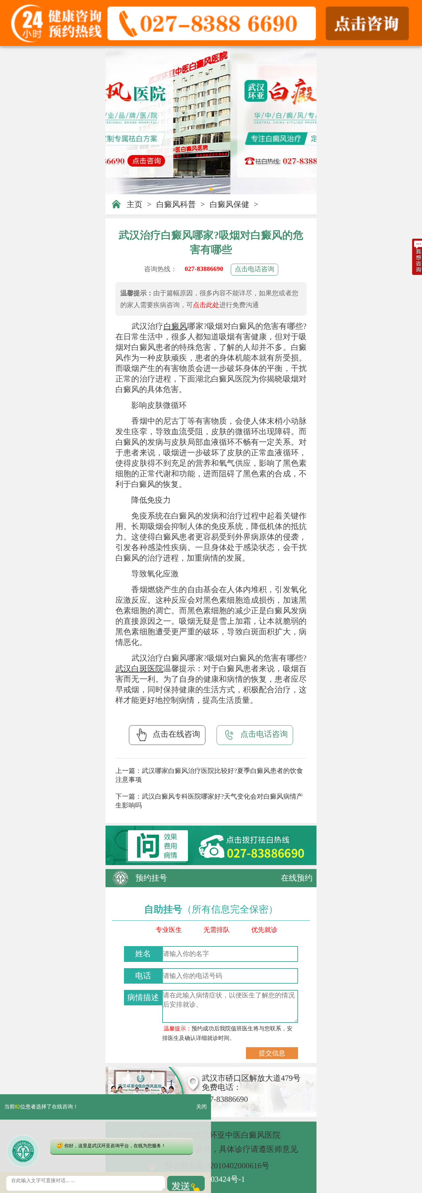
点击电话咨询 (254, 269)
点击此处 (206, 304)
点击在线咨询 (176, 734)
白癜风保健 (229, 204)
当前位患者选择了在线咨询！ (41, 1107)
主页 (134, 204)
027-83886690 (204, 268)
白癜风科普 (176, 204)
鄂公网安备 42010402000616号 (217, 1165)
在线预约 (297, 878)
